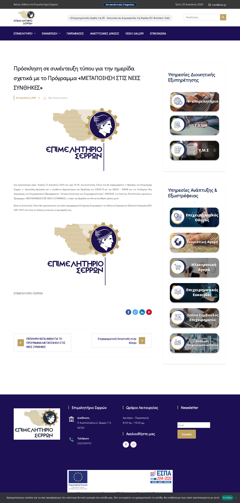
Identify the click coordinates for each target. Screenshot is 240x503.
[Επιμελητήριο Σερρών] (24, 18)
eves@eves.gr (219, 5)
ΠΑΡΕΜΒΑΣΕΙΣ (75, 33)
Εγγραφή (187, 434)
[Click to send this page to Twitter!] (135, 312)
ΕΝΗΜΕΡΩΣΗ (49, 33)
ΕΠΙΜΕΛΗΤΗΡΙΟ (23, 33)
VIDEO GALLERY (134, 33)
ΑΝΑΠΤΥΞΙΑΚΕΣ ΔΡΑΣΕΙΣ (104, 33)
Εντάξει (227, 497)
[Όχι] (235, 497)
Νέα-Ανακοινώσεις (58, 97)
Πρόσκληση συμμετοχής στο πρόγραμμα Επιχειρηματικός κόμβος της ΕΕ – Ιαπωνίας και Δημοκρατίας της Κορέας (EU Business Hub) (91, 18)
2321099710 (84, 443)
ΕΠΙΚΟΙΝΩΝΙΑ (158, 33)
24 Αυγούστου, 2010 (26, 97)
